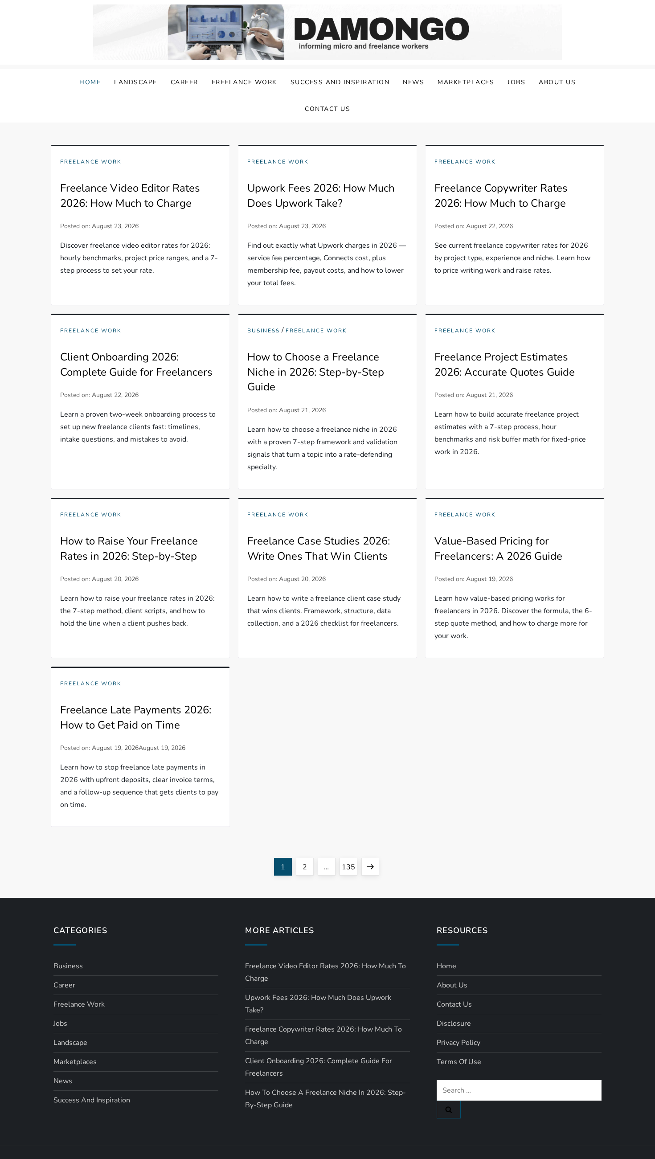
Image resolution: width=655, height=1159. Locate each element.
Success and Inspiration (340, 82)
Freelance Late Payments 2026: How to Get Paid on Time (135, 717)
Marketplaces (466, 82)
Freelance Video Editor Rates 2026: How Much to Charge (130, 195)
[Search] (449, 1109)
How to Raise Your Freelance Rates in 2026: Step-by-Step (129, 548)
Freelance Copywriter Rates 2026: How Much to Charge (501, 195)
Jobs (516, 82)
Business (263, 331)
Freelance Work (244, 82)
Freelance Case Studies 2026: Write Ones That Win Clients (318, 548)
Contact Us (327, 109)
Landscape (135, 82)
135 (349, 867)
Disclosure (454, 1023)
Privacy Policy (458, 1043)
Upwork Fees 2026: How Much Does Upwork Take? (321, 195)
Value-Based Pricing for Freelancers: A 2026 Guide (498, 548)
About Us (557, 82)
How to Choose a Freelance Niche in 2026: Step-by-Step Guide (315, 372)
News (413, 82)
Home (90, 82)
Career (184, 82)
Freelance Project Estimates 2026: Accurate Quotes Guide (504, 364)
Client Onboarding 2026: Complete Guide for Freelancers (136, 364)
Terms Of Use (459, 1062)
